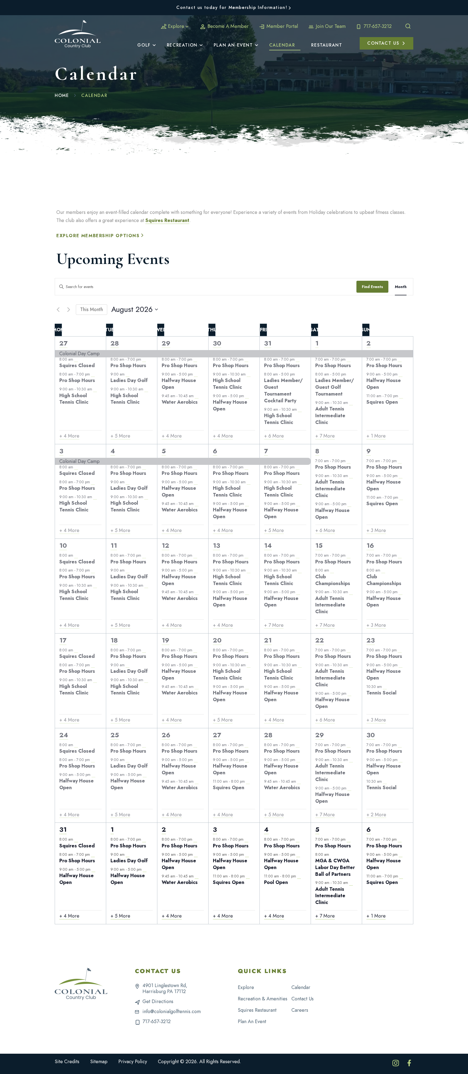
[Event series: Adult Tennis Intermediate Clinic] (351, 402)
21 (268, 640)
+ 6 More (274, 436)
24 (63, 735)
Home (62, 95)
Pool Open (276, 882)
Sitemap (99, 1061)
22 (319, 640)
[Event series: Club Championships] (332, 570)
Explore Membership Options (98, 236)
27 (63, 343)
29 (166, 343)
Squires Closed (77, 365)
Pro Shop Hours (77, 380)
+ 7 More (325, 436)
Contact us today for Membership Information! (231, 7)
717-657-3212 (377, 26)
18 (114, 640)
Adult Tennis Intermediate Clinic (330, 415)
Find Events (372, 286)
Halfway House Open (179, 384)
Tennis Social (381, 692)
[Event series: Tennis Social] (385, 686)
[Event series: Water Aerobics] (197, 396)
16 (370, 545)
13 (216, 545)
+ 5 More (120, 436)
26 (166, 735)
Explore (176, 26)
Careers (299, 1010)
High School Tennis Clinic (73, 399)
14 (268, 545)
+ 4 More (69, 436)
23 (370, 640)
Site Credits (67, 1061)
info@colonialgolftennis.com (171, 1011)
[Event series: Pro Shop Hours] (93, 374)
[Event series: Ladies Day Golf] (127, 374)
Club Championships (332, 580)
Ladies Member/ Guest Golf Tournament (334, 387)
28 (114, 343)
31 (267, 343)
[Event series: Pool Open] (299, 876)
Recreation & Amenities (262, 998)
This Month (91, 309)
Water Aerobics (180, 402)
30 (217, 343)
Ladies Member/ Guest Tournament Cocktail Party (283, 390)
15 (319, 545)
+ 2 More (376, 814)
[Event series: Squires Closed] (76, 359)
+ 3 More (376, 530)
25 (114, 735)
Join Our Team (330, 26)
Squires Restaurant (167, 220)
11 (113, 545)
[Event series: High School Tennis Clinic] (95, 389)
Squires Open (382, 402)
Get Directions (157, 1001)
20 (217, 640)
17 (62, 640)
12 (165, 545)
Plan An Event (252, 1021)
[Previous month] (58, 309)
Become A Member (227, 26)
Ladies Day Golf (129, 380)
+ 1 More (376, 436)
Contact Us (302, 998)
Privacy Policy (132, 1061)
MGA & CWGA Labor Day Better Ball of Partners (335, 867)
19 (165, 640)
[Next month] (68, 309)
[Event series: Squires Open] (401, 396)
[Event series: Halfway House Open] (196, 374)
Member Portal (281, 26)
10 (63, 545)
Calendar (300, 987)
